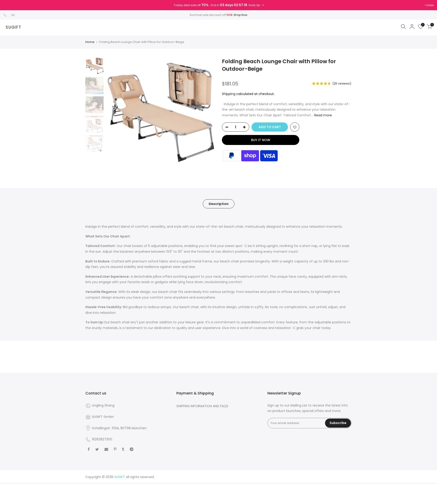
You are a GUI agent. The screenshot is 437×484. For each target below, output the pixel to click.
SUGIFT (13, 27)
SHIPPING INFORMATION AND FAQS (202, 406)
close (430, 5)
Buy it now (260, 140)
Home (89, 42)
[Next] (207, 112)
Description (219, 204)
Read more (322, 115)
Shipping (228, 94)
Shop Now (240, 15)
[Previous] (114, 112)
